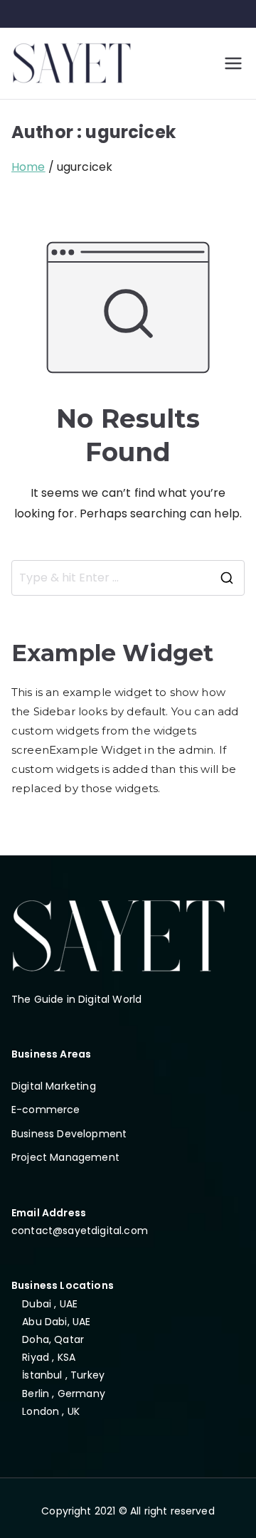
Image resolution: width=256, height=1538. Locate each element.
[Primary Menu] (233, 63)
